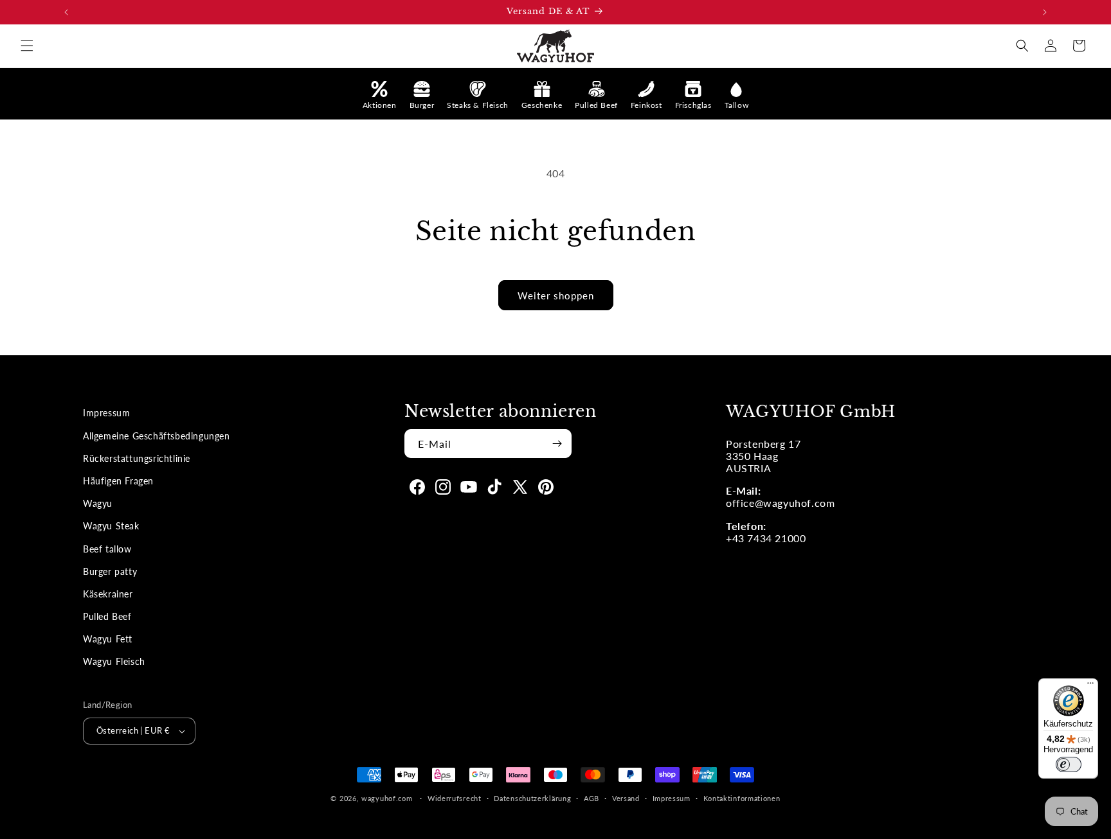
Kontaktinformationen (742, 798)
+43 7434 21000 (766, 538)
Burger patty (110, 571)
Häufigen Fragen (118, 480)
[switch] (1068, 764)
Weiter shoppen (556, 295)
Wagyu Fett (107, 638)
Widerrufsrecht (455, 798)
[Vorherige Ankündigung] (66, 12)
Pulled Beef (107, 616)
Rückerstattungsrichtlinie (136, 458)
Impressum (106, 412)
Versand (626, 798)
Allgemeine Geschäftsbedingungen (156, 435)
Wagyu (98, 503)
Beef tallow (107, 548)
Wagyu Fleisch (114, 661)
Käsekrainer (108, 593)
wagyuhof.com (386, 798)
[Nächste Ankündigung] (1045, 12)
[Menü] (1090, 686)
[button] (27, 45)
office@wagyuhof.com (780, 503)
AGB (591, 798)
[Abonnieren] (557, 443)
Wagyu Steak (111, 525)
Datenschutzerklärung (532, 798)
